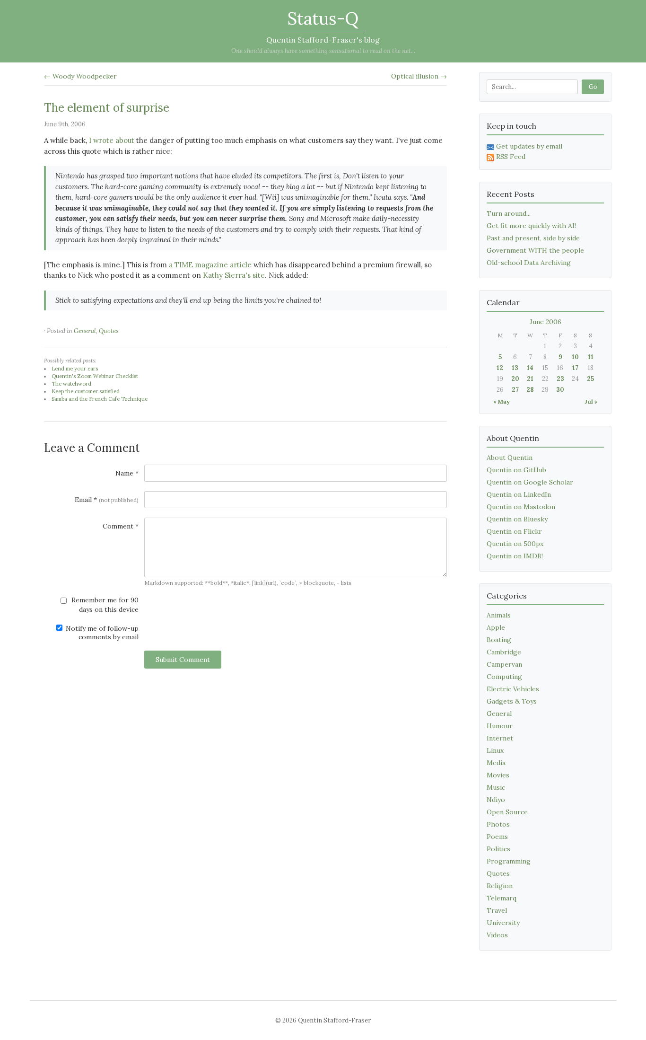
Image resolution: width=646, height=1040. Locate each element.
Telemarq (501, 898)
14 (530, 368)
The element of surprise (106, 107)
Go (593, 86)
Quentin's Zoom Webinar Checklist (95, 376)
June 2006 (545, 321)
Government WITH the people (535, 250)
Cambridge (504, 652)
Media (496, 762)
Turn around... (509, 213)
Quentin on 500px (515, 543)
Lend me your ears (75, 368)
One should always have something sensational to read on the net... (323, 51)
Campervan (504, 664)
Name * (127, 473)
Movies (498, 775)
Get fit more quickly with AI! (531, 225)
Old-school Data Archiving (529, 262)
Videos (497, 935)
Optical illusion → (419, 76)
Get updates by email (529, 146)
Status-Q (323, 18)
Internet (500, 738)
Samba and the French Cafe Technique (100, 399)
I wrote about (111, 140)
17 (575, 368)
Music (496, 787)
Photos (498, 824)
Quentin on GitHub (516, 470)
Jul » (591, 401)
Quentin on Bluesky (517, 519)
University (503, 922)
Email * (107, 499)
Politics (498, 849)
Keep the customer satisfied (86, 391)
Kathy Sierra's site (234, 275)
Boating (499, 639)
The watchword (71, 383)
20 (515, 379)
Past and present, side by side (533, 238)
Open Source (507, 812)
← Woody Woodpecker (80, 76)
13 (515, 368)
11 (591, 357)
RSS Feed (510, 156)
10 (575, 357)
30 (560, 390)
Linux (495, 750)
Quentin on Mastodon (521, 506)
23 (560, 379)
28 (530, 390)
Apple (496, 627)
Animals (499, 615)
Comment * (121, 526)
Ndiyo (496, 799)
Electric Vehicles (513, 689)
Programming (509, 861)
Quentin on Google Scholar (530, 482)
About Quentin (510, 457)
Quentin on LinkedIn (519, 494)
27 (515, 390)
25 (590, 379)
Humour (500, 726)
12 (500, 368)
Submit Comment (183, 659)
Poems (497, 836)
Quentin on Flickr (514, 531)
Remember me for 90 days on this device (104, 605)
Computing (504, 676)
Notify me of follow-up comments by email (101, 632)
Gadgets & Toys (512, 701)
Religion (500, 885)
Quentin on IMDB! (515, 556)
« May (501, 401)
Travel (497, 910)
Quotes (109, 331)
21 (530, 379)
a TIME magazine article (210, 264)
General (85, 331)
